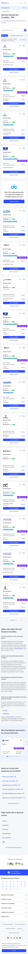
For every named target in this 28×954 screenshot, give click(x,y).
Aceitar (14, 950)
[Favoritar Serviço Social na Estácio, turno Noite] (24, 114)
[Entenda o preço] (12, 217)
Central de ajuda (15, 873)
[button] (14, 30)
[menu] (25, 3)
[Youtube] (20, 938)
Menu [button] (24, 8)
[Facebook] (8, 938)
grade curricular (6, 641)
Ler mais (3, 22)
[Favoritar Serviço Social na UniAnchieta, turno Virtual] (24, 382)
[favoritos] (21, 3)
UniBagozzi (6, 713)
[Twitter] (17, 938)
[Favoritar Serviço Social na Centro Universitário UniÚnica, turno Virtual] (24, 519)
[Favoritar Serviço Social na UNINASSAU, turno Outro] (24, 450)
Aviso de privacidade (20, 924)
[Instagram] (11, 938)
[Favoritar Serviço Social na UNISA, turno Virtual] (24, 211)
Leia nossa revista (6, 908)
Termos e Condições (8, 924)
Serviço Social (5, 8)
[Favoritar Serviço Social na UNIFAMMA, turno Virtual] (24, 279)
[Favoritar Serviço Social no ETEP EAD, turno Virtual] (24, 245)
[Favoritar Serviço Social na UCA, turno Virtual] (24, 46)
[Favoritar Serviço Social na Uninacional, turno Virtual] (24, 148)
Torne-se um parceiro (14, 932)
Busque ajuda (5, 916)
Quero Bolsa (18, 648)
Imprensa (19, 928)
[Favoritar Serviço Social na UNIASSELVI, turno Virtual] (24, 485)
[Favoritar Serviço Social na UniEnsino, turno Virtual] (24, 587)
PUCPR (5, 710)
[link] (7, 46)
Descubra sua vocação (7, 895)
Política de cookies (10, 928)
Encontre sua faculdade (7, 903)
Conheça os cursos (6, 899)
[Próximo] (21, 620)
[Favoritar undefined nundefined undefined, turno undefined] (21, 740)
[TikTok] (14, 938)
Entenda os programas (7, 912)
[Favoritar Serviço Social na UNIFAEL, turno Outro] (24, 416)
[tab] (7, 756)
